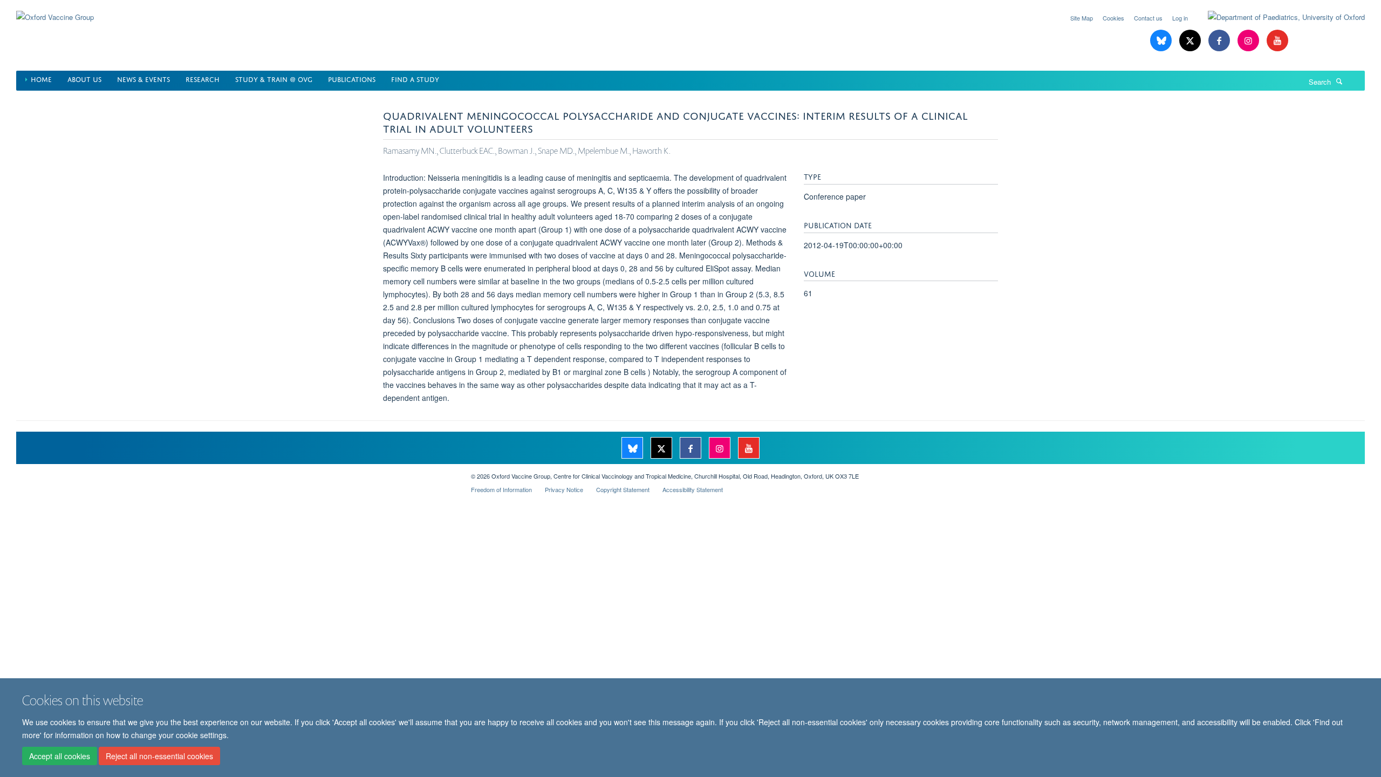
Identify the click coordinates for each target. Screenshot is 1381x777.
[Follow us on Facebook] (1220, 41)
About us (84, 78)
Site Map (1081, 17)
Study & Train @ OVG (273, 78)
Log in (1180, 17)
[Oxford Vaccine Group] (55, 10)
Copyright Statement (623, 489)
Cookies (1113, 17)
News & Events (143, 78)
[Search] (1339, 81)
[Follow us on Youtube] (1277, 41)
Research (203, 78)
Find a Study (415, 78)
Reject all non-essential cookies (159, 756)
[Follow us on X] (1191, 41)
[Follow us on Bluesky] (1162, 41)
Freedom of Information (501, 489)
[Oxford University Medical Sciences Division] (235, 472)
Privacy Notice (564, 489)
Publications (351, 78)
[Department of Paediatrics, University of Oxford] (1278, 17)
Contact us (1148, 17)
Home (41, 78)
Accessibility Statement (692, 489)
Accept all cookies (59, 756)
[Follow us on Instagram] (1249, 41)
